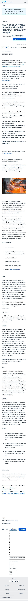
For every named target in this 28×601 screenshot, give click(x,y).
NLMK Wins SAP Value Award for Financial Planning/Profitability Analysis (14, 29)
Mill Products (5, 54)
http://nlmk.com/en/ (15, 269)
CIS (12, 520)
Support (21, 593)
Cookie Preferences (7, 597)
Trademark (7, 593)
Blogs (4, 5)
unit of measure (13, 568)
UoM (11, 572)
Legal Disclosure (21, 589)
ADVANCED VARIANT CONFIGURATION (17, 557)
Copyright (7, 589)
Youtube (22, 493)
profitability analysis (6, 523)
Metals (12, 487)
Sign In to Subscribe (19, 39)
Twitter (4, 493)
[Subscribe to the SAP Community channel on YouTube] (15, 581)
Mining (10, 54)
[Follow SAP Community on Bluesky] (12, 581)
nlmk (16, 520)
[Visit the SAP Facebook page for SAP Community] (10, 581)
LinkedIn (16, 493)
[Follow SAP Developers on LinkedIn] (17, 581)
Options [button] (13, 42)
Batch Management (14, 561)
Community (10, 2)
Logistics (11, 564)
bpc (3, 520)
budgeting (8, 520)
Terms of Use (21, 585)
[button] (3, 47)
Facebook (10, 493)
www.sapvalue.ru (6, 80)
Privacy (7, 585)
